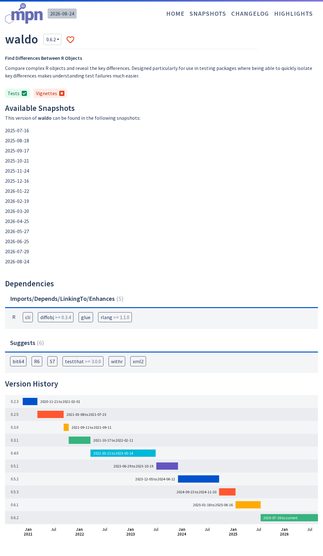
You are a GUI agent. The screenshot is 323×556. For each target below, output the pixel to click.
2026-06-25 (17, 241)
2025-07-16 (17, 130)
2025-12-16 (17, 181)
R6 (37, 361)
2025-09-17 (17, 150)
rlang (115, 317)
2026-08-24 (62, 13)
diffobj (55, 317)
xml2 (138, 361)
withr (117, 361)
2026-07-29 (17, 251)
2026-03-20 (17, 211)
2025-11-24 (17, 171)
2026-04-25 (17, 221)
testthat (83, 361)
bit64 (18, 361)
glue (86, 317)
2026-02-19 (17, 201)
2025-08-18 (17, 140)
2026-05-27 (17, 231)
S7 (52, 361)
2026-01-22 (17, 191)
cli (27, 317)
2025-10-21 (17, 161)
